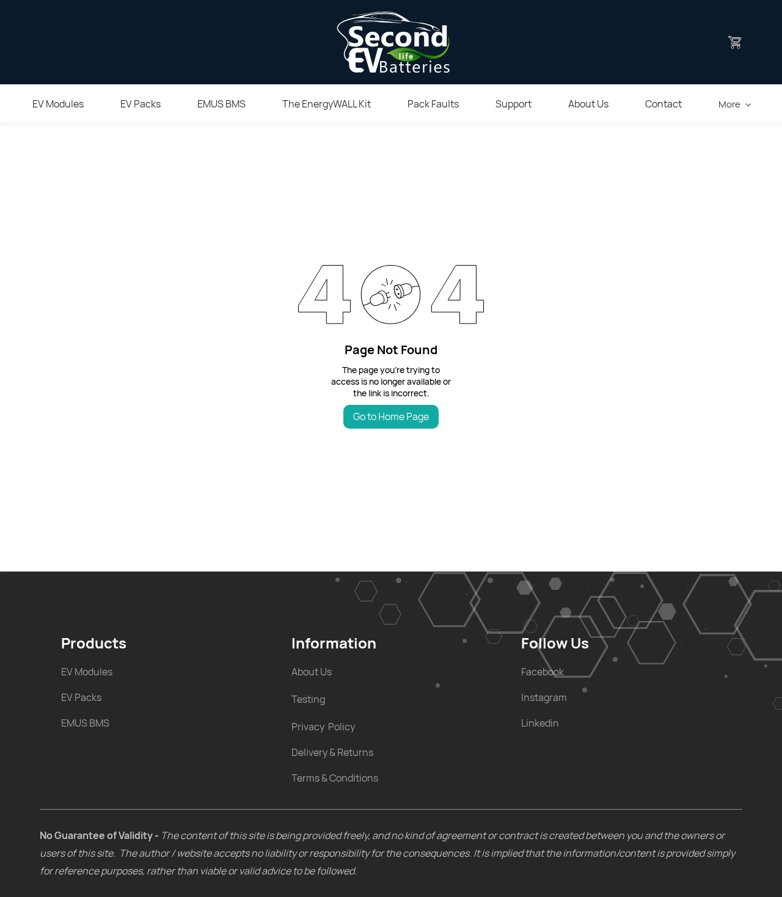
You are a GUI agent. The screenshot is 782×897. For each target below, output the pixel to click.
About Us (311, 671)
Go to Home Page (391, 416)
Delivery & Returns (332, 752)
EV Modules (86, 671)
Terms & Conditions (334, 778)
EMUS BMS (85, 723)
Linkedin (540, 723)
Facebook (542, 671)
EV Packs (81, 697)
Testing (308, 699)
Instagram (544, 697)
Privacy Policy (323, 726)
